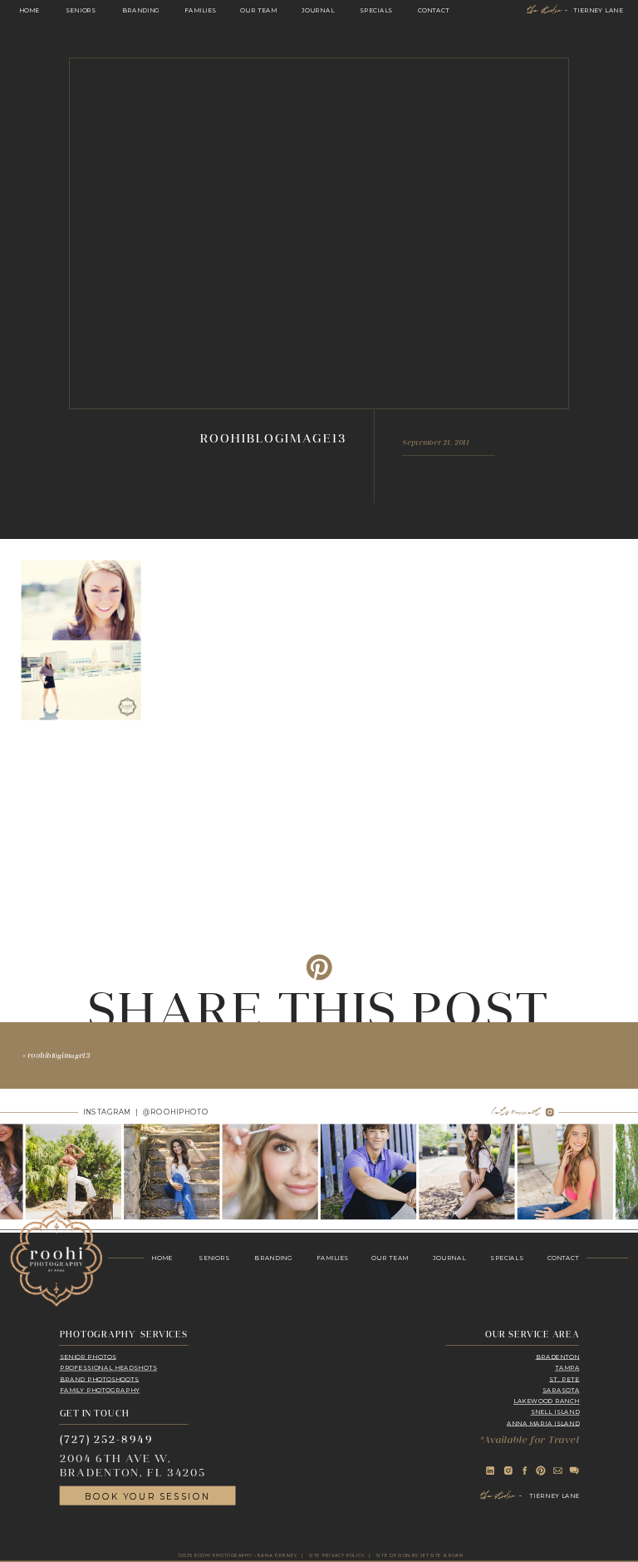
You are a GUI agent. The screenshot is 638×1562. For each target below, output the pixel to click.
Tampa (567, 1368)
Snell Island (555, 1412)
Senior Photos (88, 1356)
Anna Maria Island (543, 1422)
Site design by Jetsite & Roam (419, 1555)
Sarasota (561, 1389)
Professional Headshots (108, 1368)
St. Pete (564, 1378)
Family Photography (100, 1389)
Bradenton (558, 1356)
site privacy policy (336, 1555)
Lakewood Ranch (546, 1401)
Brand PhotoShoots (100, 1378)
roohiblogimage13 (59, 1055)
